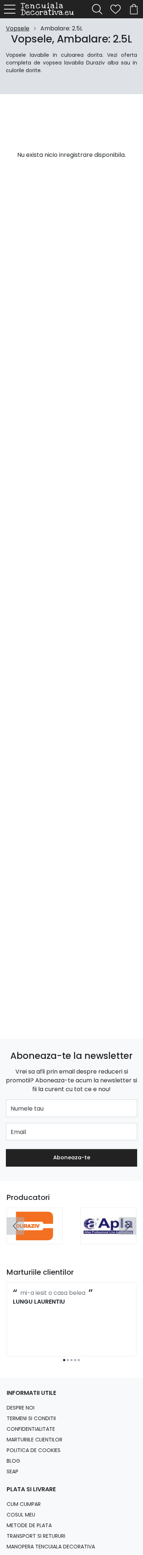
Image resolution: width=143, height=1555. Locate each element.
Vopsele (17, 28)
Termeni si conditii (31, 1418)
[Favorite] (115, 9)
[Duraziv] (34, 1236)
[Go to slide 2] (68, 1360)
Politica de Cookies (33, 1450)
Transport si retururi (36, 1536)
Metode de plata (29, 1525)
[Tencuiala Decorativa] (49, 9)
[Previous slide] (15, 1226)
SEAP (12, 1471)
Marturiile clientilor (34, 1439)
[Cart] (134, 9)
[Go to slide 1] (64, 1360)
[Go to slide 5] (79, 1360)
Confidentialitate (31, 1429)
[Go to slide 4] (75, 1360)
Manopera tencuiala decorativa (51, 1546)
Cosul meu (21, 1514)
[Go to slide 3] (71, 1360)
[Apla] (108, 1236)
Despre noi (20, 1407)
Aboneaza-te (71, 1157)
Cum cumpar (24, 1504)
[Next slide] (127, 1226)
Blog (13, 1460)
